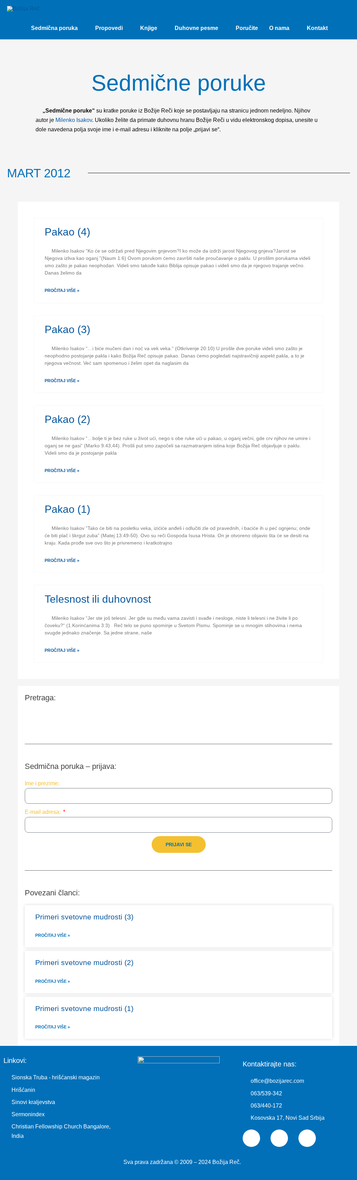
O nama (279, 28)
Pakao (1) (67, 509)
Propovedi (109, 28)
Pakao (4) (67, 232)
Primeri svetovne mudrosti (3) (84, 917)
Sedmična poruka (54, 28)
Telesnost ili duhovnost (98, 599)
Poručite (247, 28)
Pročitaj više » (62, 290)
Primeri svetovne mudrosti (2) (84, 962)
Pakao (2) (67, 419)
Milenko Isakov (73, 120)
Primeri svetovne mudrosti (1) (84, 1008)
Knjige (148, 28)
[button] (341, 28)
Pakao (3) (67, 329)
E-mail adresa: (43, 812)
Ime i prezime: (42, 783)
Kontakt (317, 28)
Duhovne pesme (196, 28)
